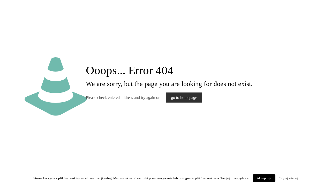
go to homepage (184, 97)
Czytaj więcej (288, 178)
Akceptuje (264, 178)
